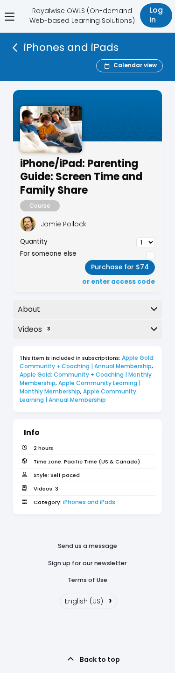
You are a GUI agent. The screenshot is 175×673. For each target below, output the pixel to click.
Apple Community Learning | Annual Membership (79, 395)
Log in (156, 15)
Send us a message (87, 546)
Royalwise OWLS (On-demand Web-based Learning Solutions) (82, 15)
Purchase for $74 (120, 267)
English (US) (88, 600)
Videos (34, 329)
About (29, 309)
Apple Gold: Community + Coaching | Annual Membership (88, 362)
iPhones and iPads (89, 502)
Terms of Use (87, 580)
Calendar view (135, 65)
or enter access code (118, 282)
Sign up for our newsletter (87, 563)
